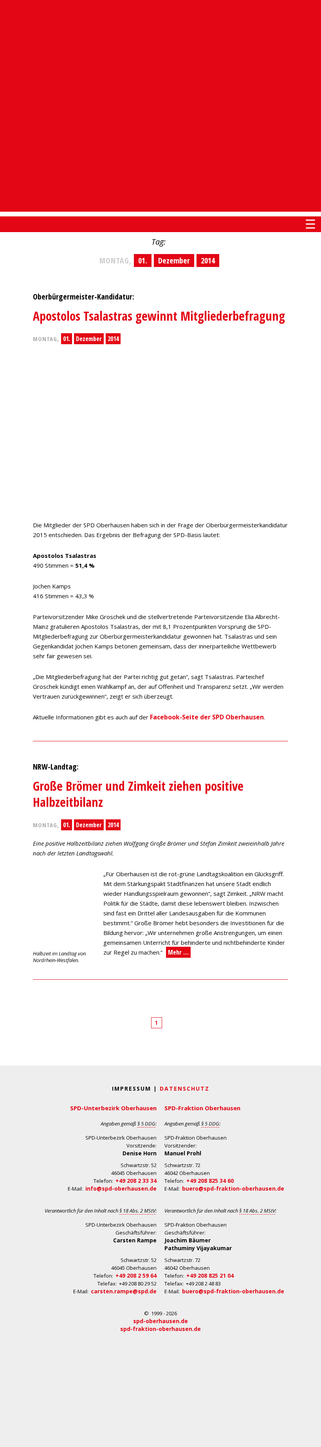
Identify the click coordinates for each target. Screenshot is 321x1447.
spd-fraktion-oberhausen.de (160, 1329)
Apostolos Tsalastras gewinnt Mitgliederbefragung (159, 315)
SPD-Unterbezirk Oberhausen (113, 1108)
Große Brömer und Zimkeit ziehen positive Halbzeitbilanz (138, 794)
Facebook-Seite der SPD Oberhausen (207, 717)
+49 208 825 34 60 (210, 1180)
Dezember (89, 338)
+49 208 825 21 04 (210, 1275)
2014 (113, 338)
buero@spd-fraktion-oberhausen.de (233, 1188)
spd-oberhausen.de (160, 1321)
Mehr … (178, 952)
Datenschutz (184, 1088)
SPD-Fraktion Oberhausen (202, 1108)
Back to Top (310, 1436)
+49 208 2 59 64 (136, 1275)
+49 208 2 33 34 (136, 1180)
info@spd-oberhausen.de (121, 1188)
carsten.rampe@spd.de (124, 1291)
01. (66, 338)
